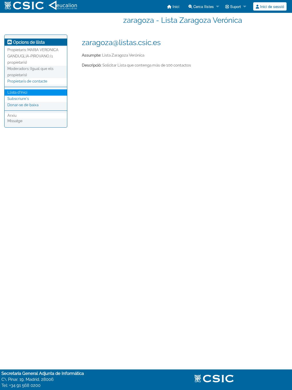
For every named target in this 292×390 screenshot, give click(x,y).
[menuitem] (173, 6)
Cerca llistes (203, 6)
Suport (235, 6)
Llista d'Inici (17, 92)
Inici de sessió (271, 6)
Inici (175, 6)
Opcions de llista (28, 42)
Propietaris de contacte (27, 81)
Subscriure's (18, 99)
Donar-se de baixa (22, 105)
